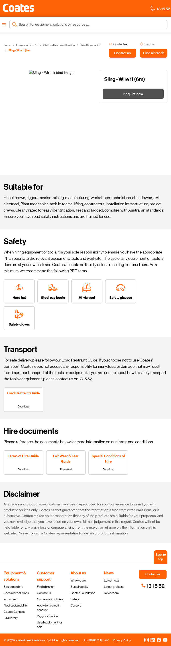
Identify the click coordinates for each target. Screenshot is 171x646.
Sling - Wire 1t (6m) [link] (19, 50)
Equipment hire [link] (24, 45)
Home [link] (7, 45)
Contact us (44, 593)
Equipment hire (13, 586)
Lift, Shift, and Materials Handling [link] (57, 45)
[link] (153, 586)
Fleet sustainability (16, 605)
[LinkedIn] (153, 639)
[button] (18, 7)
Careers (76, 605)
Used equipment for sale (49, 625)
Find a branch (45, 586)
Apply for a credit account (48, 608)
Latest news (112, 580)
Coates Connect (14, 611)
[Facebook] (159, 639)
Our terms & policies (50, 599)
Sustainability (79, 586)
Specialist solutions (16, 593)
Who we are (78, 580)
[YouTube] (165, 639)
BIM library (11, 618)
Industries (10, 599)
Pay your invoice (47, 616)
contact (35, 533)
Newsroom (111, 593)
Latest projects (114, 586)
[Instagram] (146, 639)
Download (23, 406)
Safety (75, 599)
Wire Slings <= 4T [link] (90, 45)
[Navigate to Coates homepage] (18, 8)
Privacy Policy (122, 640)
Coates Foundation (83, 593)
